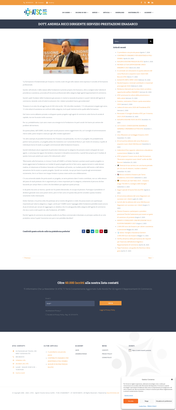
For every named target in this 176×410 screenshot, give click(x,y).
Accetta (130, 401)
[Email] (105, 231)
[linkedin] (152, 2)
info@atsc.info (20, 360)
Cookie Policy (142, 406)
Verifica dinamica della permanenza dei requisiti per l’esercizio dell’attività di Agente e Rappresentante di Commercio (134, 242)
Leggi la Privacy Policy (107, 310)
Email (48, 298)
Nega (146, 401)
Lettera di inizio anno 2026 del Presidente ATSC (133, 107)
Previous (27, 258)
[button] (172, 379)
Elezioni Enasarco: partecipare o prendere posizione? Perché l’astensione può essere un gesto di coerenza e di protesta (135, 214)
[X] (88, 231)
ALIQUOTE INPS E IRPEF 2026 (127, 80)
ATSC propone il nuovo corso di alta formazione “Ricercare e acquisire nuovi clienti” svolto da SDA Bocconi (134, 159)
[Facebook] (83, 231)
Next (150, 258)
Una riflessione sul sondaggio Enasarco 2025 (133, 135)
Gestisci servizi (128, 395)
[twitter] (145, 2)
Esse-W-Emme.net (113, 393)
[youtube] (149, 2)
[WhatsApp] (97, 231)
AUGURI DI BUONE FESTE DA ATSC (129, 120)
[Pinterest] (101, 231)
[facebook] (141, 2)
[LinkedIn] (92, 231)
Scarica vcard (20, 373)
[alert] (146, 350)
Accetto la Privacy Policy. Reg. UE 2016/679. (62, 315)
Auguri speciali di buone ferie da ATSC (130, 190)
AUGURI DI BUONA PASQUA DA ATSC (130, 61)
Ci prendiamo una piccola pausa (128, 52)
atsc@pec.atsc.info (22, 364)
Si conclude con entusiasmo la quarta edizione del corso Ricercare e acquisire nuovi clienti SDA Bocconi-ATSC (134, 74)
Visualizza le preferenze (164, 401)
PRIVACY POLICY (152, 406)
